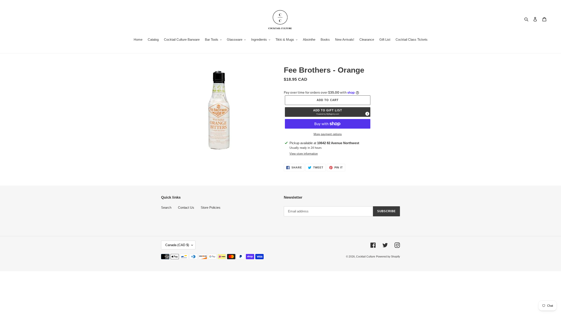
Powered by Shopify (388, 256)
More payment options (328, 134)
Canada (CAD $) (177, 245)
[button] (327, 112)
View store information (303, 153)
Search (166, 207)
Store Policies (210, 207)
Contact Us (186, 207)
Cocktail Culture (365, 256)
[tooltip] (367, 114)
